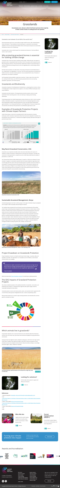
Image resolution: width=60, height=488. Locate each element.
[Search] (42, 2)
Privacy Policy (33, 486)
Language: (20, 1)
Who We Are (21, 5)
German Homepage (33, 476)
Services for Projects (34, 5)
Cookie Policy (37, 486)
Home (3, 34)
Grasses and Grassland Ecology (17, 401)
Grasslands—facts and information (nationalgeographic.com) (23, 395)
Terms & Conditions (42, 486)
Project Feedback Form (33, 477)
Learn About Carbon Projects (15, 34)
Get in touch (54, 1)
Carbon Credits (20, 481)
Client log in (47, 1)
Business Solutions (27, 5)
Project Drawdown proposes (16, 276)
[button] (58, 486)
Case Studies (40, 5)
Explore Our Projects (33, 473)
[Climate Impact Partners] (7, 4)
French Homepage (21, 476)
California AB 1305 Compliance (23, 477)
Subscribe (49, 480)
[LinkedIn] (3, 481)
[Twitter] (6, 481)
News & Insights (46, 5)
